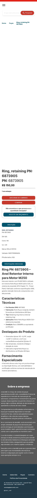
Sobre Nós (13, 475)
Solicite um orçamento (18, 214)
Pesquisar (28, 13)
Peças (11, 23)
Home (4, 23)
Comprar (18, 203)
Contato (31, 475)
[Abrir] (3, 5)
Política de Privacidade (18, 478)
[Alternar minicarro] (34, 5)
